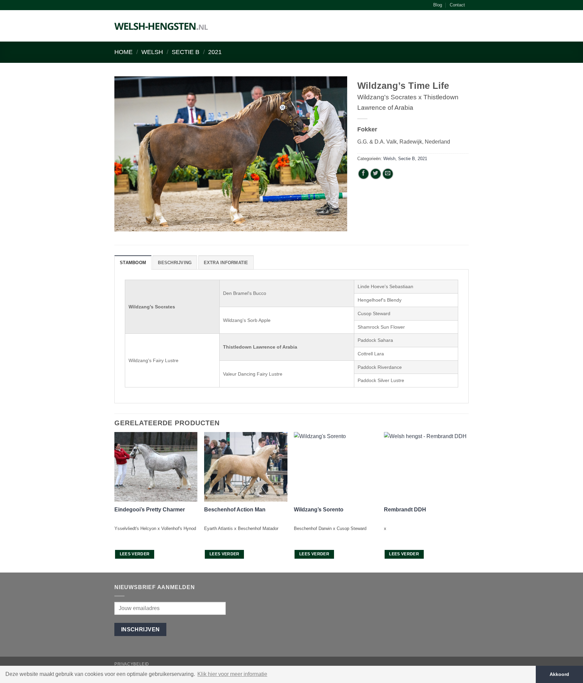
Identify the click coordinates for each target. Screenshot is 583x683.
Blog (437, 4)
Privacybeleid (131, 664)
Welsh (152, 51)
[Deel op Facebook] (363, 173)
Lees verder (135, 554)
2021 (215, 51)
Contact (457, 4)
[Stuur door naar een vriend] (387, 173)
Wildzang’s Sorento (318, 509)
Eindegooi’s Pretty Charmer (149, 509)
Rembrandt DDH (405, 509)
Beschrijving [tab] (175, 262)
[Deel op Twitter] (375, 173)
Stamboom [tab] (133, 262)
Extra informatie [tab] (226, 262)
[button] (465, 27)
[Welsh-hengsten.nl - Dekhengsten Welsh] (161, 26)
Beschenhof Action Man (235, 509)
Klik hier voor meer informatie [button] (232, 674)
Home (123, 51)
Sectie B (185, 51)
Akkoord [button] (559, 674)
